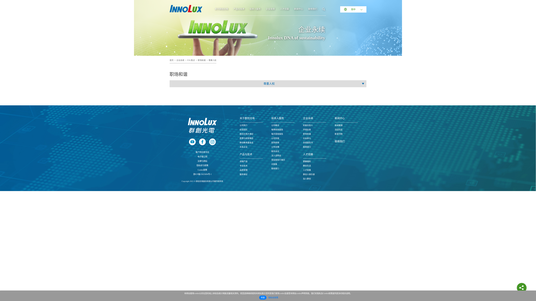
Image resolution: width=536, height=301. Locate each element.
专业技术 (243, 166)
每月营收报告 (277, 134)
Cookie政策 (202, 170)
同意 (263, 298)
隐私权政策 (273, 298)
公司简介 (243, 125)
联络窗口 (275, 169)
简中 (353, 9)
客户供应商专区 (202, 152)
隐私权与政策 (202, 165)
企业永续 (270, 9)
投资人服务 (255, 9)
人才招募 (284, 9)
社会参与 (307, 138)
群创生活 (307, 166)
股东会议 (275, 151)
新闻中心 (298, 9)
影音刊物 (339, 134)
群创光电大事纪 (246, 134)
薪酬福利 (307, 161)
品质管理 (243, 170)
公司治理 (275, 147)
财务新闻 (275, 143)
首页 (172, 60)
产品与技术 (239, 9)
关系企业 (243, 147)
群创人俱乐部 (309, 174)
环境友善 (307, 130)
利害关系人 (308, 125)
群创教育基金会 (246, 143)
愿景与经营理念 (246, 138)
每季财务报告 (277, 130)
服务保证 (243, 174)
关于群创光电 (221, 9)
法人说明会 (276, 156)
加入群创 (307, 179)
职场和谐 (202, 60)
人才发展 (307, 170)
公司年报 (275, 138)
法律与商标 (202, 161)
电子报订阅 (202, 157)
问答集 (274, 164)
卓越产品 (243, 161)
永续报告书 (308, 143)
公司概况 (275, 125)
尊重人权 (212, 60)
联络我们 (312, 9)
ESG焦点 (191, 60)
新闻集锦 (339, 125)
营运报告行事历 (278, 160)
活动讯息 (339, 130)
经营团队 (243, 130)
